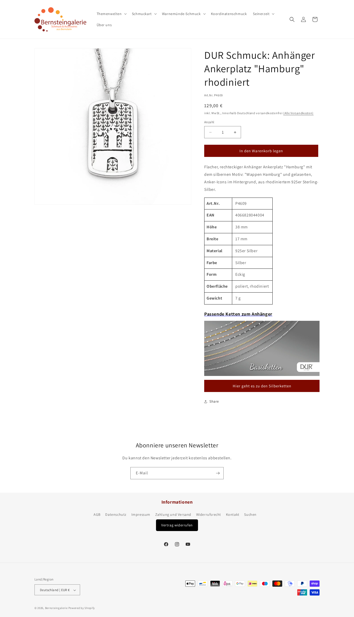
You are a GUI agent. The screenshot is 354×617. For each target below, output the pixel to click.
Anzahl (209, 122)
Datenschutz (115, 514)
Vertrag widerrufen (177, 525)
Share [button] (214, 401)
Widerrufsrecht (208, 514)
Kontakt (232, 514)
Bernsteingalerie (56, 608)
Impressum (140, 514)
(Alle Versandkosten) (298, 113)
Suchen (250, 514)
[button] (111, 13)
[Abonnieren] (217, 473)
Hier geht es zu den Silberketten (262, 385)
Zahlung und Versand (173, 514)
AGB (97, 514)
